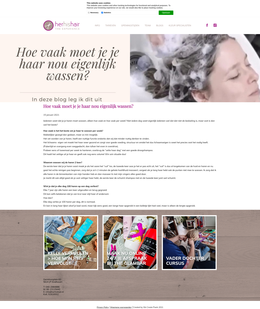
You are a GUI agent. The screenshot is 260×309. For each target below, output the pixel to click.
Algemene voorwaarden (120, 307)
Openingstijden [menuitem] (130, 25)
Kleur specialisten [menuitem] (180, 25)
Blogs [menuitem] (159, 25)
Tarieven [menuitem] (110, 25)
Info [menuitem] (97, 25)
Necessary (94, 13)
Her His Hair (61, 25)
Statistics (107, 13)
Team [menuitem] (148, 25)
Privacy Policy (103, 307)
